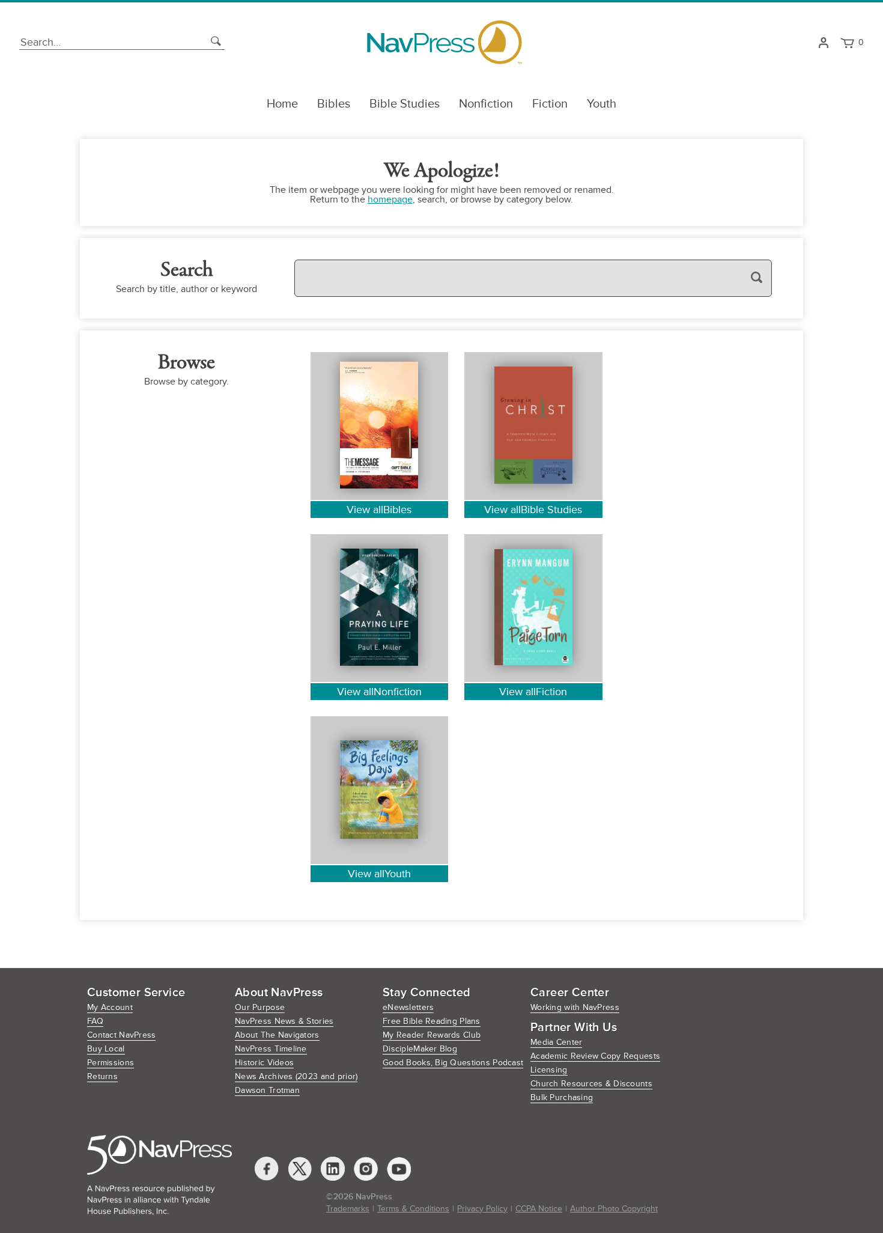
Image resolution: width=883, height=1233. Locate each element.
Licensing (549, 1070)
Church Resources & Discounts (591, 1084)
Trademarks (347, 1209)
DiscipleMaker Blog (420, 1049)
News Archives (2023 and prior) (296, 1076)
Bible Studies (404, 104)
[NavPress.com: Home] (444, 42)
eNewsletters (408, 1007)
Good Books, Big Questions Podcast (453, 1063)
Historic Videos (264, 1063)
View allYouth (379, 873)
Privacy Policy (482, 1209)
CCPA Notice (538, 1209)
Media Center (556, 1042)
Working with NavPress (574, 1007)
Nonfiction (486, 104)
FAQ (95, 1021)
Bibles (333, 104)
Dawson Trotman (267, 1090)
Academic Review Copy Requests (595, 1056)
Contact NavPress (121, 1035)
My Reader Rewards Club (432, 1035)
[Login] (823, 43)
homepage (390, 199)
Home (282, 104)
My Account (110, 1007)
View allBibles (379, 509)
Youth (601, 104)
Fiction (550, 104)
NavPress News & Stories (284, 1021)
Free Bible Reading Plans (432, 1021)
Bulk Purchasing (561, 1097)
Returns (102, 1076)
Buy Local (106, 1049)
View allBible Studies (533, 509)
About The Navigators (277, 1035)
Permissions (110, 1063)
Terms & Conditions (413, 1209)
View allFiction (533, 691)
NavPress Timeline (271, 1049)
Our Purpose (260, 1007)
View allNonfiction (379, 691)
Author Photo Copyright (614, 1209)
